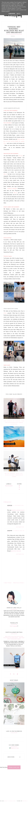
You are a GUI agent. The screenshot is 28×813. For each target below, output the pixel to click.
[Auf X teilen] (19, 485)
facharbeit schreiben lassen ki (18, 510)
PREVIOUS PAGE (18, 582)
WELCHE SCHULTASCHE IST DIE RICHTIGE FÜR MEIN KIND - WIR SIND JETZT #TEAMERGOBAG (14, 638)
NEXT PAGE (8, 582)
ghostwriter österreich (16, 551)
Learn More (11, 13)
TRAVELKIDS (9, 486)
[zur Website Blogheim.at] (14, 748)
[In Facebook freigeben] (19, 487)
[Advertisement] (14, 787)
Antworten (20, 527)
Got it (18, 13)
